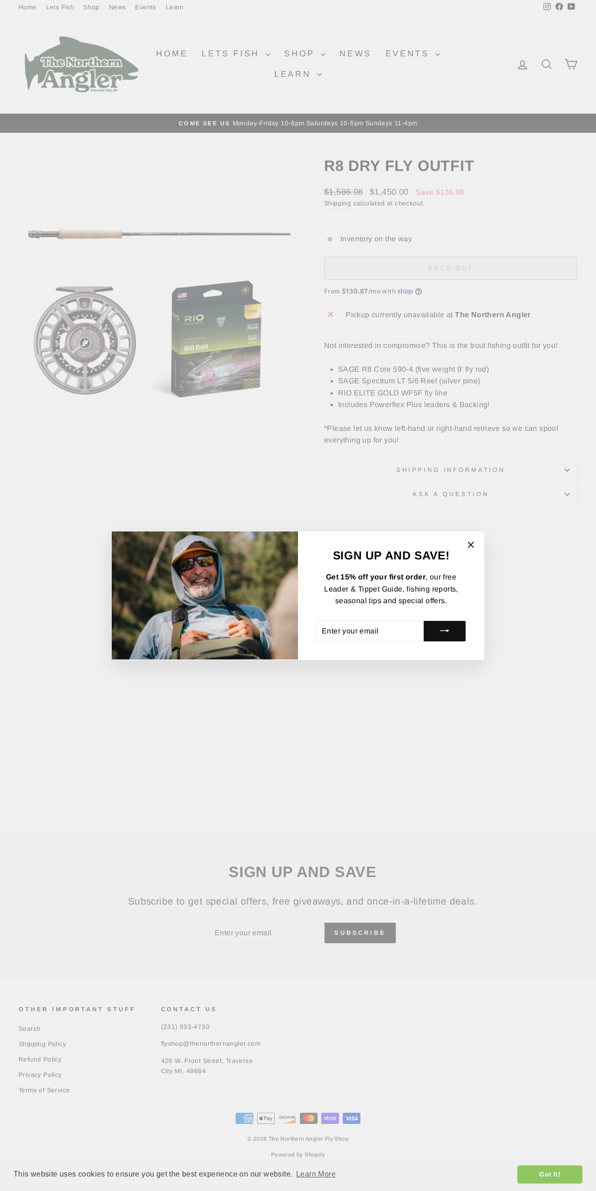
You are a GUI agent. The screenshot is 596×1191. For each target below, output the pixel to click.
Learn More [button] (316, 1174)
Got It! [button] (550, 1174)
